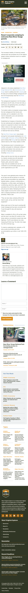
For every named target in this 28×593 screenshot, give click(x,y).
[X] (10, 515)
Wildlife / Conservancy (9, 377)
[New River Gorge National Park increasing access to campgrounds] (14, 334)
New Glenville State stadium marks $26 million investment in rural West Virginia (8, 462)
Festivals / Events (7, 415)
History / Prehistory (6, 445)
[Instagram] (6, 515)
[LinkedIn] (21, 515)
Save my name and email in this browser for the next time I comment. (14, 314)
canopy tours (10, 153)
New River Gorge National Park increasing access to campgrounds (13, 345)
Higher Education (7, 456)
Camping (15, 32)
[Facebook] (3, 515)
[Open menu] (25, 2)
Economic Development (6, 469)
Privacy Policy (17, 588)
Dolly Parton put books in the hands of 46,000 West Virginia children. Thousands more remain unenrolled (20, 475)
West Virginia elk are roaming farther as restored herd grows (12, 400)
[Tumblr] (18, 515)
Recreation (8, 32)
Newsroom (5, 523)
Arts (4, 386)
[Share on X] (9, 47)
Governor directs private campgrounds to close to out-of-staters (12, 355)
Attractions (5, 365)
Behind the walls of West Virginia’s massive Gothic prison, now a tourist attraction (10, 409)
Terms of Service (5, 590)
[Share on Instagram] (15, 47)
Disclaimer (11, 588)
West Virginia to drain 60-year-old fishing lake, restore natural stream (11, 381)
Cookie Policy (4, 588)
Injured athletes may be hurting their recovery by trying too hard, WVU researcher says (19, 438)
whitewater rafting (13, 138)
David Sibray (6, 42)
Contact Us (6, 537)
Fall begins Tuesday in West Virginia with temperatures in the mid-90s (11, 419)
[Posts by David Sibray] (14, 256)
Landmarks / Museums (9, 405)
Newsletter (6, 528)
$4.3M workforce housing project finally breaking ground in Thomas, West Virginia (8, 475)
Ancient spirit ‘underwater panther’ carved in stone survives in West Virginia (8, 450)
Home (2, 32)
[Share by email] (18, 47)
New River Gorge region (10, 134)
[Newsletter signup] (3, 240)
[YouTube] (14, 515)
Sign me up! (4, 249)
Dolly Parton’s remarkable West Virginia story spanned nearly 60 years (11, 390)
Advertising (6, 534)
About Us (5, 526)
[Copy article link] (21, 47)
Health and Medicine (17, 432)
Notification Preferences (9, 531)
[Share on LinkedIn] (12, 47)
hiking (13, 140)
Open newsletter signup (8, 550)
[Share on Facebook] (6, 47)
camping (21, 92)
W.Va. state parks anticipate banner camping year (13, 362)
